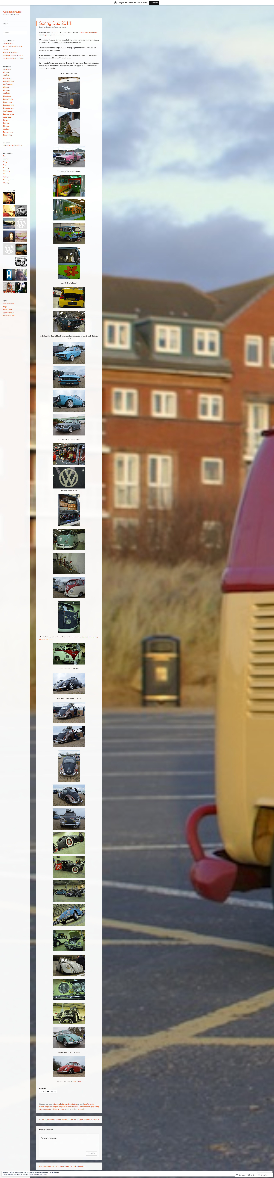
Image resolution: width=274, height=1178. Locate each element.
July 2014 (6, 87)
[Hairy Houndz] (21, 288)
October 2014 (7, 84)
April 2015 (6, 75)
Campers (64, 1104)
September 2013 (8, 114)
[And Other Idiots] (21, 198)
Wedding (6, 183)
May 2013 (6, 126)
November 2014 (8, 81)
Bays (55, 1104)
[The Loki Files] (9, 224)
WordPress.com (8, 316)
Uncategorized (8, 180)
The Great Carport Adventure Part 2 (84, 1119)
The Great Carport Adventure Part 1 (53, 1119)
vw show (64, 1109)
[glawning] (9, 211)
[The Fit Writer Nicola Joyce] (9, 288)
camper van (48, 1106)
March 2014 (7, 96)
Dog (4, 165)
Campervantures (12, 11)
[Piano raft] (9, 198)
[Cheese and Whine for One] (21, 224)
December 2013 (8, 105)
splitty (92, 1106)
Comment (91, 1153)
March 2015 (7, 78)
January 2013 (7, 135)
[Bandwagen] (9, 275)
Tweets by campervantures (12, 145)
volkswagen (55, 1109)
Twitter (6, 143)
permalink (80, 1109)
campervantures (61, 27)
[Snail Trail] (21, 262)
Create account (8, 304)
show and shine (78, 1106)
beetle (59, 1104)
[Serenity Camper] (9, 249)
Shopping (6, 171)
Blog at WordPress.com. (46, 1166)
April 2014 (6, 93)
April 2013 (6, 129)
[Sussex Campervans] (21, 275)
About (5, 24)
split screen (86, 1106)
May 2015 (6, 72)
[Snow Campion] (9, 237)
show (71, 1106)
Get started (154, 2)
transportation (46, 1109)
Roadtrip (6, 168)
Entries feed (7, 310)
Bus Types (77, 1081)
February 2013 (8, 132)
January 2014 (7, 102)
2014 (85, 1104)
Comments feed (8, 313)
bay (88, 1104)
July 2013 (6, 120)
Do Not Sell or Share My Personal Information (69, 1166)
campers (55, 1106)
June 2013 (6, 123)
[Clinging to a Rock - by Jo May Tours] (21, 249)
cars (67, 1106)
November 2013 (8, 108)
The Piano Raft (8, 43)
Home (5, 20)
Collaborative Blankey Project (13, 58)
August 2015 (7, 69)
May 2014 (6, 90)
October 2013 (7, 111)
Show (70, 1104)
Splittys (74, 1104)
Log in (5, 307)
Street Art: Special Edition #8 (13, 55)
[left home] (21, 211)
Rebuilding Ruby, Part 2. (11, 52)
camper (41, 1106)
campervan (62, 1106)
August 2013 (7, 117)
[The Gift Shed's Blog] (21, 237)
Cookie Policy (43, 1174)
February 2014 (8, 99)
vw (60, 1109)
